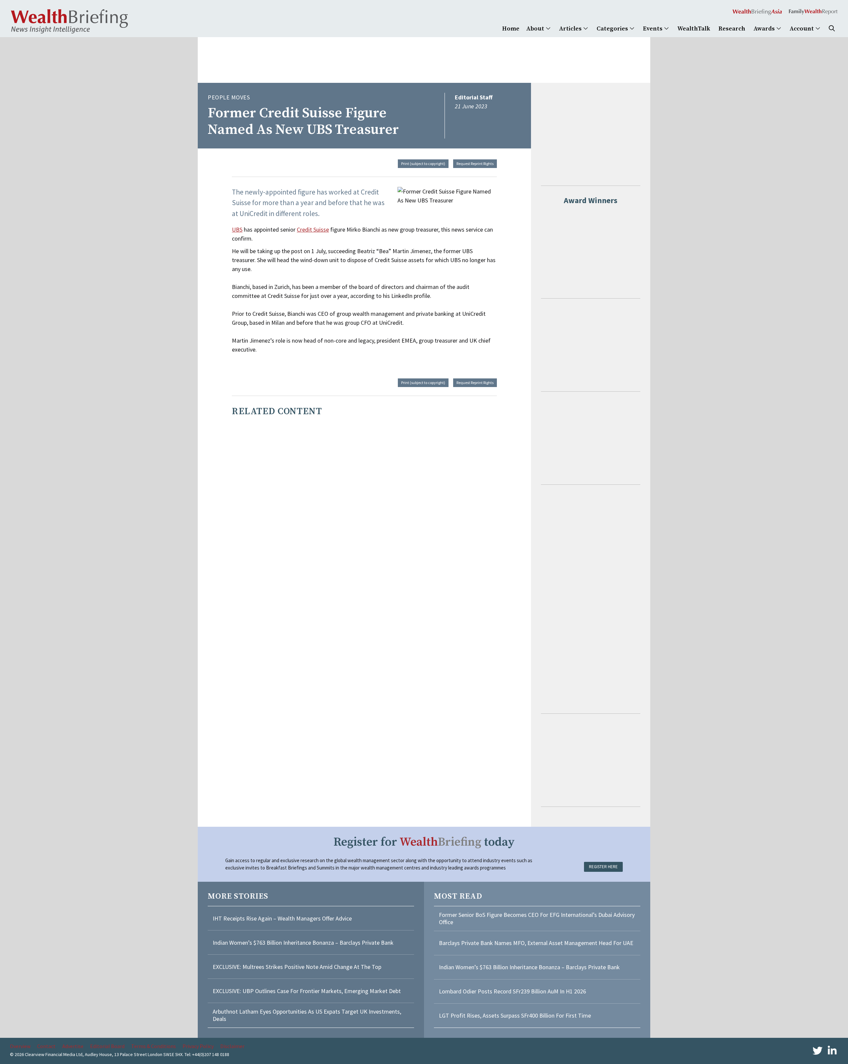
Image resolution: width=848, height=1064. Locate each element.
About (536, 28)
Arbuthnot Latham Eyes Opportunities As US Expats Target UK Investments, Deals (307, 1015)
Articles (571, 28)
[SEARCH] (831, 29)
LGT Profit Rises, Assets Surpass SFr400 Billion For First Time (515, 1015)
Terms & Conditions (153, 1046)
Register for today (424, 842)
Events (653, 28)
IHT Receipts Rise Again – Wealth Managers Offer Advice (282, 918)
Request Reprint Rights (475, 163)
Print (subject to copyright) (423, 163)
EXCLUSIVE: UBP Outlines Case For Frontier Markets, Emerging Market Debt (307, 991)
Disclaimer (232, 1046)
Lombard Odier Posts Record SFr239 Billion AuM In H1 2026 (512, 991)
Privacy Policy (198, 1046)
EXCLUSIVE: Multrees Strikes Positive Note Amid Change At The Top (297, 967)
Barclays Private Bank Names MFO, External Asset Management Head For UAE (536, 943)
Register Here (603, 866)
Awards (765, 28)
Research (731, 28)
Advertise (72, 1046)
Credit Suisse (313, 229)
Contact (46, 1046)
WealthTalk (693, 28)
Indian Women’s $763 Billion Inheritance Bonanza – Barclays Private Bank (303, 942)
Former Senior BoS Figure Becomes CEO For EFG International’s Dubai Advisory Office (537, 918)
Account (802, 28)
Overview (20, 1046)
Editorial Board (107, 1046)
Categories (613, 28)
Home (510, 28)
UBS (237, 229)
